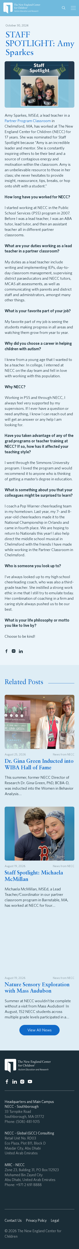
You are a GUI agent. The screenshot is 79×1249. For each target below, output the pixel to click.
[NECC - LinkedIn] (21, 651)
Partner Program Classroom (28, 120)
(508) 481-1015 (28, 1121)
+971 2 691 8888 (29, 1184)
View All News (39, 1030)
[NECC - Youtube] (30, 1081)
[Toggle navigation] (73, 8)
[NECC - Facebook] (6, 651)
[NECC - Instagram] (14, 651)
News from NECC (63, 754)
